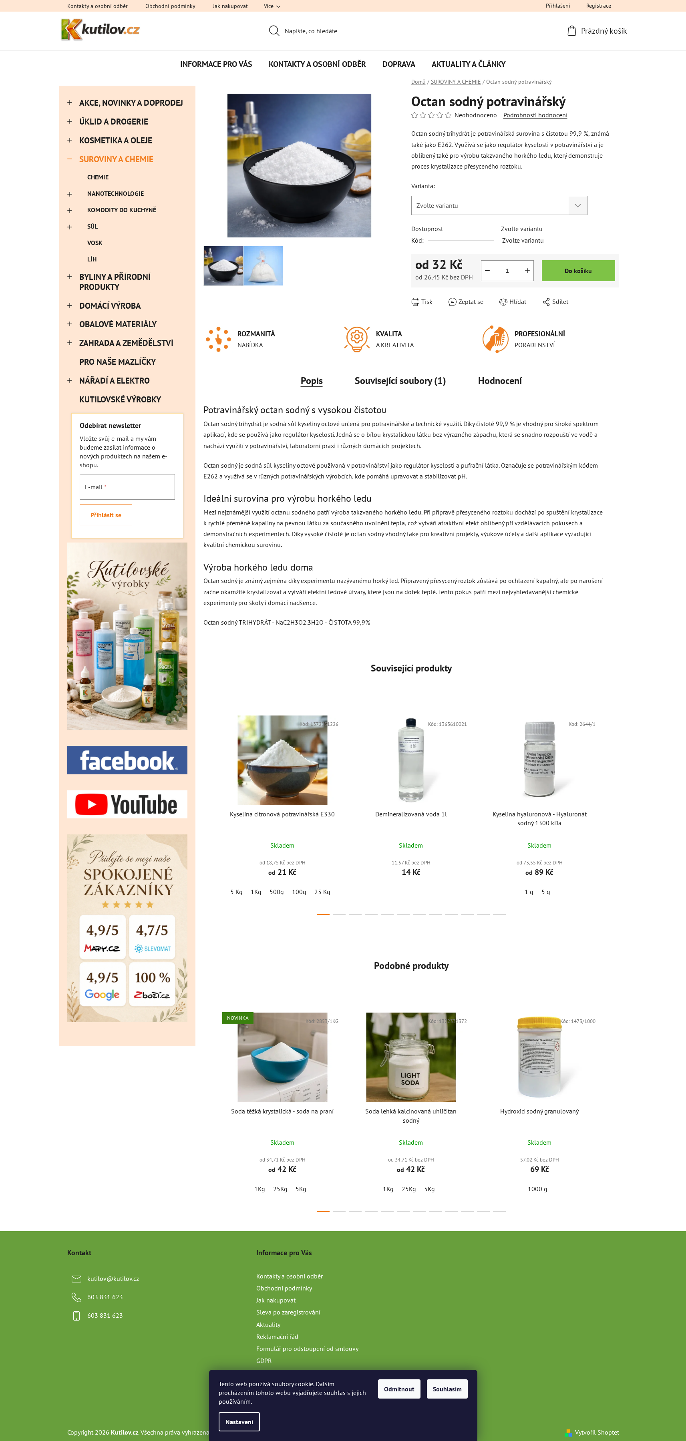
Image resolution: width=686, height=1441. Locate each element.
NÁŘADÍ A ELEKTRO (114, 380)
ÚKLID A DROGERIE (113, 121)
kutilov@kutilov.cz (113, 1278)
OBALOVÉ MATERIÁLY (118, 324)
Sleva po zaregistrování (288, 1312)
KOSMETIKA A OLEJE (115, 140)
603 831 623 (105, 1297)
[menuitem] (216, 64)
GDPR (264, 1361)
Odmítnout (399, 1389)
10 (483, 914)
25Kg (280, 1189)
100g (299, 892)
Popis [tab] (312, 380)
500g (277, 892)
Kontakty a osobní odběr (97, 6)
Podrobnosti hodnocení (535, 115)
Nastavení (239, 1422)
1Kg (256, 892)
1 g (529, 892)
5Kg (301, 1189)
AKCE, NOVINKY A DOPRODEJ (131, 102)
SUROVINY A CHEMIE (116, 159)
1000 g (537, 1189)
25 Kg (322, 892)
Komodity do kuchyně (121, 210)
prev (209, 812)
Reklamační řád (277, 1336)
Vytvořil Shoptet (597, 1432)
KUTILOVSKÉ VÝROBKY (120, 399)
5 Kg (236, 892)
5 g (545, 892)
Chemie (98, 177)
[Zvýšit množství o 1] (527, 271)
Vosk (95, 243)
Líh (92, 259)
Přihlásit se (106, 515)
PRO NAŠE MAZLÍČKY (117, 361)
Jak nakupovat (230, 6)
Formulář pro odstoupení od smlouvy (307, 1349)
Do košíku (578, 271)
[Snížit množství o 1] (487, 271)
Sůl (92, 226)
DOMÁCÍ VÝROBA (110, 305)
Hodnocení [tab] (500, 380)
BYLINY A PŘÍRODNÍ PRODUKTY (115, 281)
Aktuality (268, 1324)
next (612, 812)
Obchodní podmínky (170, 6)
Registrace (598, 5)
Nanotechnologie (115, 193)
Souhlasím (447, 1389)
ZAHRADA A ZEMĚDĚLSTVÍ (126, 343)
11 (499, 914)
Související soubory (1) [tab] (400, 380)
